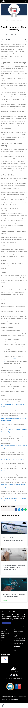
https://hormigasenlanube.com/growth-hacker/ (13, 471)
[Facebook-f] (11, 675)
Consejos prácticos (19, 34)
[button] (26, 1)
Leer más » (5, 543)
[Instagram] (17, 675)
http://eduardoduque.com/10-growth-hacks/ (12, 459)
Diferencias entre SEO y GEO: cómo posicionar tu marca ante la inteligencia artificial (14, 567)
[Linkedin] (14, 675)
